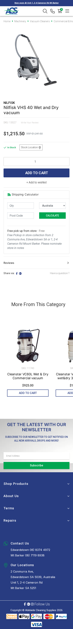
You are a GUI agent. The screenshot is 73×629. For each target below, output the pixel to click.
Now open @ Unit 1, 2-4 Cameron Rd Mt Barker (37, 3)
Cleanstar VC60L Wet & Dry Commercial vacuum (27, 376)
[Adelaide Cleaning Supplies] (11, 11)
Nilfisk (9, 103)
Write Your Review (30, 122)
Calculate (52, 215)
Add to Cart (36, 173)
